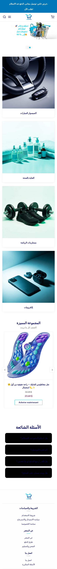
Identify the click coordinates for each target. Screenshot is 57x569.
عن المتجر (28, 538)
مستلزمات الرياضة (29, 242)
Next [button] (52, 369)
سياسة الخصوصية (28, 524)
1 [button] (27, 47)
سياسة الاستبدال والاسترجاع (28, 519)
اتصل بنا (28, 560)
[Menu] (9, 17)
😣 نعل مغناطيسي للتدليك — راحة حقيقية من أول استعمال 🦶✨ (28, 386)
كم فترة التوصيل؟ (39, 449)
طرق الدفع (28, 542)
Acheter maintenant (28, 402)
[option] (28, 35)
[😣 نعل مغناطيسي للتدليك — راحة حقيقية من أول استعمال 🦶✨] (28, 356)
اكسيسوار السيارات (28, 113)
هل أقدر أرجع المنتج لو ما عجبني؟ (32, 461)
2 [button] (30, 47)
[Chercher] (4, 17)
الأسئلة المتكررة (28, 564)
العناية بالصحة (28, 178)
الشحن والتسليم (28, 546)
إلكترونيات (28, 307)
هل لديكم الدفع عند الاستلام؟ (34, 438)
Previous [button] (4, 369)
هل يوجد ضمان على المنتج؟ (35, 472)
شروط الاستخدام (28, 515)
